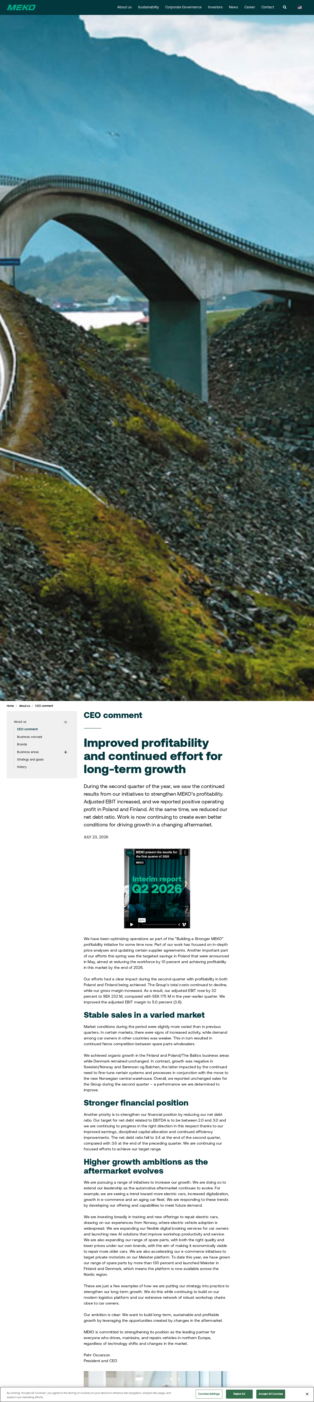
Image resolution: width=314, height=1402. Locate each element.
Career (249, 7)
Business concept (29, 737)
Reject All (239, 1394)
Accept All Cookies (271, 1394)
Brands (22, 744)
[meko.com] (21, 7)
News (233, 7)
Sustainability (148, 7)
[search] (284, 7)
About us (124, 7)
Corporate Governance (183, 7)
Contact (267, 7)
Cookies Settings (209, 1394)
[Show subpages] (65, 722)
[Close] (307, 1394)
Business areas (28, 752)
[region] (157, 1394)
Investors (215, 7)
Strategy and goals (30, 759)
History (22, 767)
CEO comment (27, 729)
